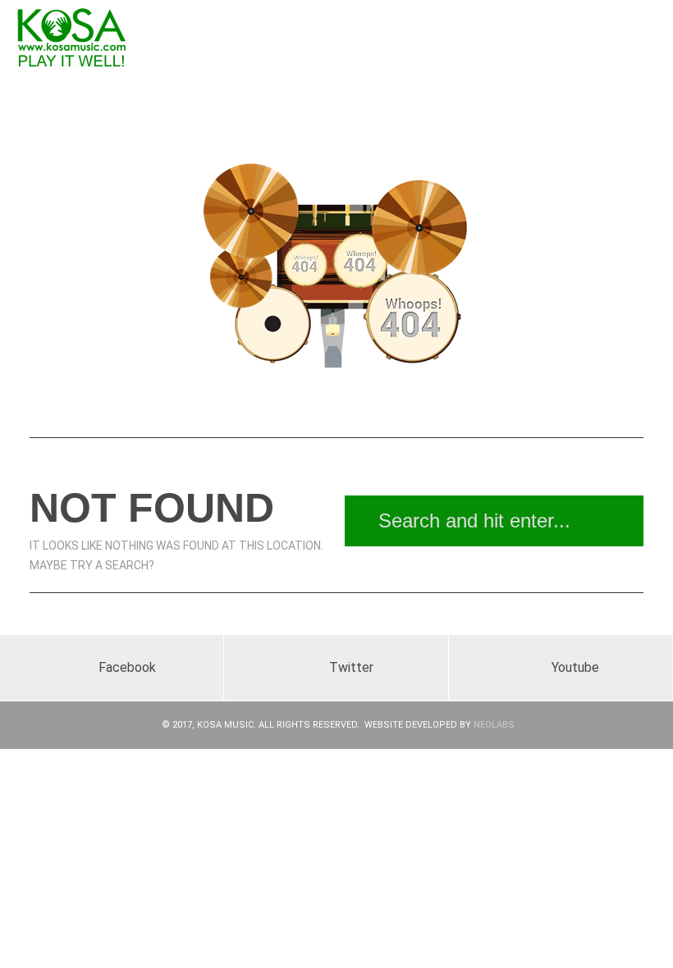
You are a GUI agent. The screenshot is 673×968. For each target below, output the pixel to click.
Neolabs (494, 724)
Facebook (127, 667)
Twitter (351, 667)
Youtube (575, 667)
